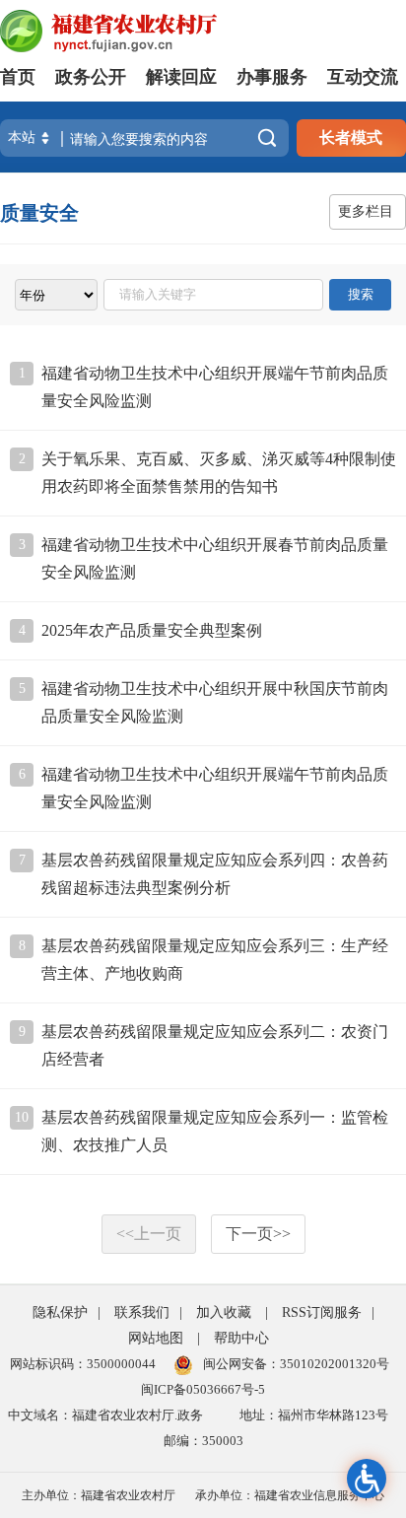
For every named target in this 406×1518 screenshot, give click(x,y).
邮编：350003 (203, 1440)
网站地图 (155, 1338)
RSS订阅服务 (322, 1312)
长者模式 (350, 137)
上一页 (148, 1233)
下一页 (258, 1233)
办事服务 (272, 77)
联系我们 (141, 1312)
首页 (17, 77)
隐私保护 (60, 1312)
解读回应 (181, 77)
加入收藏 (223, 1312)
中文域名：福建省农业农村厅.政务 (105, 1415)
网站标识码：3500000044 (83, 1363)
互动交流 (362, 77)
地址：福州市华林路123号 (313, 1415)
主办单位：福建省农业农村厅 (98, 1495)
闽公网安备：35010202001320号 (296, 1363)
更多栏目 (365, 211)
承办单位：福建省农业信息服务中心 (289, 1495)
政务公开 (90, 77)
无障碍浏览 (366, 1478)
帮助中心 (241, 1338)
